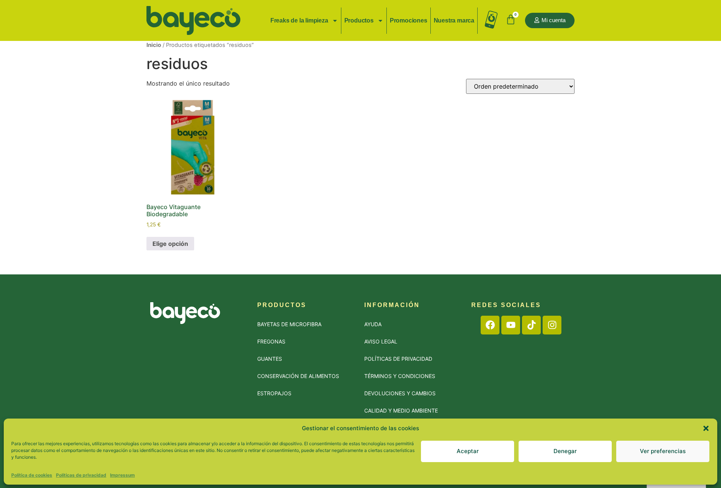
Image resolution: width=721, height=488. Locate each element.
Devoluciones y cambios (400, 393)
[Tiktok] (531, 325)
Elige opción (170, 243)
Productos (359, 20)
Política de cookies (31, 474)
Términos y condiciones (399, 376)
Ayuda (373, 324)
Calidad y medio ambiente (401, 410)
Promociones (408, 20)
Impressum (122, 474)
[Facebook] (490, 325)
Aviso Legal (380, 341)
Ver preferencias (663, 451)
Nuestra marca (454, 20)
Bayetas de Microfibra (289, 324)
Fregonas (271, 341)
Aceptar (468, 451)
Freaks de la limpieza (299, 20)
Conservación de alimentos (298, 376)
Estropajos (274, 393)
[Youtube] (510, 325)
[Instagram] (552, 325)
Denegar (565, 451)
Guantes (269, 358)
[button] (706, 428)
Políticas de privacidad (81, 474)
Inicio (153, 45)
